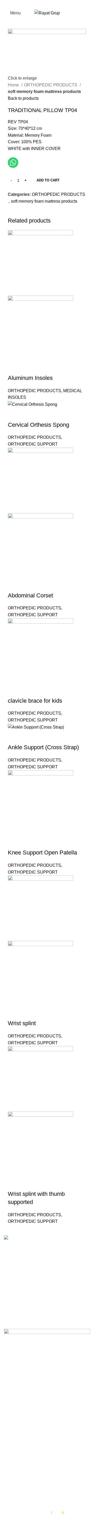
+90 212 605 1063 (36, 1284)
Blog (8, 1454)
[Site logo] (47, 12)
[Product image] (40, 328)
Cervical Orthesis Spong (38, 424)
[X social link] (43, 4)
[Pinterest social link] (24, 213)
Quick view (14, 367)
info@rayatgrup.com (37, 1292)
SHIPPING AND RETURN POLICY (36, 1498)
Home (14, 85)
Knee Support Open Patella (42, 852)
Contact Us (14, 1445)
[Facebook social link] (36, 4)
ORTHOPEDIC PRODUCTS (51, 85)
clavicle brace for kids (35, 700)
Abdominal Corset (30, 595)
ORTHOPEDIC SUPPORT (33, 444)
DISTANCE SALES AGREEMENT (36, 1476)
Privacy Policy (17, 1425)
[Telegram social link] (42, 213)
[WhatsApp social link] (57, 4)
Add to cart (48, 180)
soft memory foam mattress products (44, 91)
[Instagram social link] (50, 4)
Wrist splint (22, 1023)
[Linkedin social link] (30, 213)
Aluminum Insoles (30, 378)
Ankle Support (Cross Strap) (43, 747)
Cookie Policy (17, 1435)
